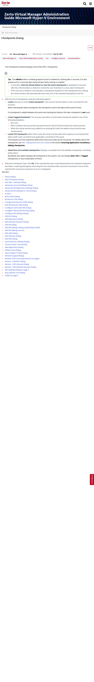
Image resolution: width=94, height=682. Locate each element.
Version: (5, 54)
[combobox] (19, 54)
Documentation (74, 58)
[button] (47, 33)
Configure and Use (58, 58)
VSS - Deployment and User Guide (35, 142)
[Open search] (84, 4)
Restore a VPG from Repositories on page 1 (22, 258)
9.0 (47, 58)
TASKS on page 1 (11, 275)
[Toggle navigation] (90, 4)
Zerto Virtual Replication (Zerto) (31, 58)
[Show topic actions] (90, 47)
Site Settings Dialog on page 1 (17, 270)
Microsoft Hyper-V (9, 58)
